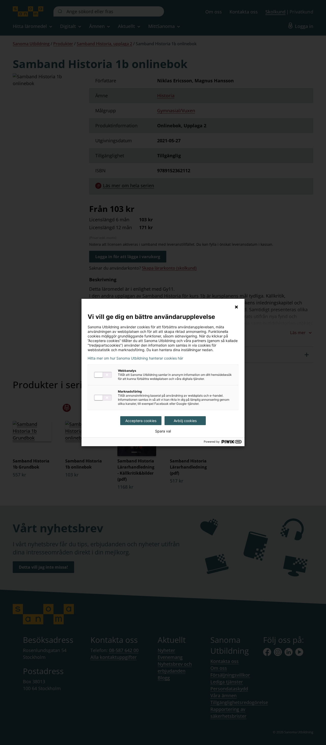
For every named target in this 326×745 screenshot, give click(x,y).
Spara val (163, 431)
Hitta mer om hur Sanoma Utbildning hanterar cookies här (135, 358)
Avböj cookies (185, 420)
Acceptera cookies (140, 420)
